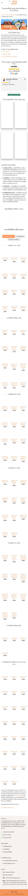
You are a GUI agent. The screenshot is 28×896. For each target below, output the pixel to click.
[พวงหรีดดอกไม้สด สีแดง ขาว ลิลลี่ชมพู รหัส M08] (14, 359)
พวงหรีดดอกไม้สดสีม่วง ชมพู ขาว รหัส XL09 (23, 516)
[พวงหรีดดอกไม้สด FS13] (5, 731)
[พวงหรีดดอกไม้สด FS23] (14, 776)
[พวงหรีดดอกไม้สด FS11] (14, 716)
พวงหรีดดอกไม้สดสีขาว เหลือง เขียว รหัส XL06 (23, 499)
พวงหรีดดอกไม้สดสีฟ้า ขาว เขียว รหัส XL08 (14, 517)
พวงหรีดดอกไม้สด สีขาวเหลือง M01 (5, 331)
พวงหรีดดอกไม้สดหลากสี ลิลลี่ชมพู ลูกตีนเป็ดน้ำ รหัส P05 (14, 576)
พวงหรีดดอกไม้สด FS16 (5, 752)
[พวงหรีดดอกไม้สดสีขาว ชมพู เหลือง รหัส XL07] (5, 510)
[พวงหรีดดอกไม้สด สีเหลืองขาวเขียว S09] (23, 285)
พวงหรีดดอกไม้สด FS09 (23, 707)
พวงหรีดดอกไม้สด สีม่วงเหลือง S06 (23, 275)
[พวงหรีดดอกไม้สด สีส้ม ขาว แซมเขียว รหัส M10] (5, 377)
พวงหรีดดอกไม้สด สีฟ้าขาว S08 (14, 291)
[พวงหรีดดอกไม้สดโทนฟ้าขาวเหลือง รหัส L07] (5, 434)
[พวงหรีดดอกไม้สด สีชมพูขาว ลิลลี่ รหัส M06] (23, 341)
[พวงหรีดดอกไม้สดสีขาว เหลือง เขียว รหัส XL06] (23, 492)
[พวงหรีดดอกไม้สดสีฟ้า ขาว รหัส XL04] (5, 492)
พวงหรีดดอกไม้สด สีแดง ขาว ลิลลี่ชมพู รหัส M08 (14, 366)
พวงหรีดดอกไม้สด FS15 (23, 737)
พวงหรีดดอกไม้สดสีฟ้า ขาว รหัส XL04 (5, 499)
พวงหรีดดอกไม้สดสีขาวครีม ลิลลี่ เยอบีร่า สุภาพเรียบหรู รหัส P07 (5, 597)
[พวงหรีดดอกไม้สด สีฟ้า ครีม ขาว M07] (5, 359)
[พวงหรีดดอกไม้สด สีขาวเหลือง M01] (5, 325)
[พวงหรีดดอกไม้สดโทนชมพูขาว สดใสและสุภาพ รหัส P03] (23, 550)
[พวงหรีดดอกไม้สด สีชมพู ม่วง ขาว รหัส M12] (23, 377)
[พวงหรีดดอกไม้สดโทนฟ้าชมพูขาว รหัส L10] (5, 451)
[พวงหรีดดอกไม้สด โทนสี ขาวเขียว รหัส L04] (5, 417)
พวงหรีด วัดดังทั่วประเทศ (9, 863)
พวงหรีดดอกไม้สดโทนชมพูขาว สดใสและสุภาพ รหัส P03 (23, 557)
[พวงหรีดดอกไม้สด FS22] (5, 776)
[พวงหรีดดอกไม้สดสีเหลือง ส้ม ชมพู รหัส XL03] (23, 475)
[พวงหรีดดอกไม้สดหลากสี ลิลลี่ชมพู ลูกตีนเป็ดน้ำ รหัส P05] (14, 569)
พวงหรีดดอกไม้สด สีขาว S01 (5, 258)
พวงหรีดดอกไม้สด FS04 (5, 692)
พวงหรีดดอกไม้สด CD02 (14, 639)
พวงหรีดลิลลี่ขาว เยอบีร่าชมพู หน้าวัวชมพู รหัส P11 (14, 614)
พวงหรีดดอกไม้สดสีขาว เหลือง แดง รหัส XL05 (14, 499)
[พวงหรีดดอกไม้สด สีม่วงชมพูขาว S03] (23, 252)
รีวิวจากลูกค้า (6, 51)
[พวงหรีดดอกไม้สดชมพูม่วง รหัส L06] (23, 417)
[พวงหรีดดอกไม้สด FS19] (5, 761)
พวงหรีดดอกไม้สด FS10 (5, 722)
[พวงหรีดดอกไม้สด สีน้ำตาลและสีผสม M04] (5, 341)
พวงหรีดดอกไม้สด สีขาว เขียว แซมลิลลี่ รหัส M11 (14, 384)
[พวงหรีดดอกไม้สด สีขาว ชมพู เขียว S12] (23, 301)
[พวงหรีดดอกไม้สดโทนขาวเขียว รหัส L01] (5, 401)
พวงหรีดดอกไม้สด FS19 (5, 767)
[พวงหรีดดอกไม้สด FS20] (14, 761)
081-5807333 (9, 875)
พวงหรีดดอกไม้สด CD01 (5, 639)
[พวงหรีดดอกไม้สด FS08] (14, 701)
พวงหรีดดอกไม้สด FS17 (14, 752)
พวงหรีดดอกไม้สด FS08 (14, 707)
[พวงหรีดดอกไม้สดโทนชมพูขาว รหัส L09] (23, 434)
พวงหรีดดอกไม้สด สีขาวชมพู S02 (14, 259)
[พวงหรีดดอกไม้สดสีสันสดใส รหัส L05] (14, 417)
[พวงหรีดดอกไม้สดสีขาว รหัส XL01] (5, 475)
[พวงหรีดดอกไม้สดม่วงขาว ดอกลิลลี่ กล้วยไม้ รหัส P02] (14, 550)
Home (2, 14)
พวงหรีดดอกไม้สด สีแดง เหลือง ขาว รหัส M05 (14, 348)
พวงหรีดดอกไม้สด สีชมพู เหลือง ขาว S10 (5, 308)
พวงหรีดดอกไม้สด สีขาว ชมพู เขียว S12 (23, 307)
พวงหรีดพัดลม (6, 849)
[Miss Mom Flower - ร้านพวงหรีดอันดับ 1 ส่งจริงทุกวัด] (14, 2)
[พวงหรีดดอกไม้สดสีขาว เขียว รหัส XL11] (14, 527)
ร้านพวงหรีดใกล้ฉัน (10, 14)
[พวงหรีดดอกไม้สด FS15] (23, 731)
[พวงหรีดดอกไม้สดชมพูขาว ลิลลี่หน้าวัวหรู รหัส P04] (5, 569)
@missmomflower (10, 872)
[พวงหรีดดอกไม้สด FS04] (5, 686)
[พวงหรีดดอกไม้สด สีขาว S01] (5, 252)
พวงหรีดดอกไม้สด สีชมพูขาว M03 (23, 331)
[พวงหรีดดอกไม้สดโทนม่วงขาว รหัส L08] (14, 434)
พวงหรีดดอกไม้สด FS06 (23, 692)
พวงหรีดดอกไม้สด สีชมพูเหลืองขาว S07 (5, 291)
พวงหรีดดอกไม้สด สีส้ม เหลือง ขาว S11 (14, 307)
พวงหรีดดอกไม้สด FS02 (14, 677)
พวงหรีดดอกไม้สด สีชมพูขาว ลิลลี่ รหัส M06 (23, 348)
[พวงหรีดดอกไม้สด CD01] (5, 633)
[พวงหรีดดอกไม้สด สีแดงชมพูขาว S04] (5, 269)
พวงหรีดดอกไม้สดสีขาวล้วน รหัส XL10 (5, 534)
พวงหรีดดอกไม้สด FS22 (5, 782)
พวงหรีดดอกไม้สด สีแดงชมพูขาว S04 (5, 275)
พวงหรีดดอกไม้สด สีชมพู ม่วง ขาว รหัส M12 (23, 384)
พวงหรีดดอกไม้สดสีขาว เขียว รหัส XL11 (14, 534)
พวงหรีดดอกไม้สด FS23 (14, 782)
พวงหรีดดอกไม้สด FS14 (14, 737)
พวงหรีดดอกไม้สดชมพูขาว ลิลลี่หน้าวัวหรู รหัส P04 (5, 576)
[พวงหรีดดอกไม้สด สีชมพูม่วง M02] (14, 325)
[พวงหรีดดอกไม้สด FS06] (23, 686)
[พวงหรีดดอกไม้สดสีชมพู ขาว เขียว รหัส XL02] (14, 475)
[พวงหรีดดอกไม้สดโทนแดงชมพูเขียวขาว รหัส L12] (23, 451)
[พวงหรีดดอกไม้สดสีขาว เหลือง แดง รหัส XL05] (14, 492)
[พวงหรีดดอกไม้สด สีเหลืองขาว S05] (14, 269)
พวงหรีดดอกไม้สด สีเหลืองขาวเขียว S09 (23, 291)
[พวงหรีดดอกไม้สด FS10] (5, 716)
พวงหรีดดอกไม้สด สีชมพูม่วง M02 (14, 331)
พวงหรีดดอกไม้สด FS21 (23, 767)
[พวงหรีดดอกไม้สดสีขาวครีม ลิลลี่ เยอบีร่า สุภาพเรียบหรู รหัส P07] (5, 589)
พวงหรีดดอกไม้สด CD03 (23, 639)
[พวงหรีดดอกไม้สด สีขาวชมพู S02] (14, 252)
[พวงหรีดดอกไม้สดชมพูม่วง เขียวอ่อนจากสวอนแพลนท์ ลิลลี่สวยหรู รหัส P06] (23, 569)
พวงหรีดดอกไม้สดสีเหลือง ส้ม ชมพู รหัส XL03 (23, 481)
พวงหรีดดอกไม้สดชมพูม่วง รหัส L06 (23, 424)
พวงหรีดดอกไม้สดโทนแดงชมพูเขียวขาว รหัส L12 (23, 458)
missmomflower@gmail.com (13, 877)
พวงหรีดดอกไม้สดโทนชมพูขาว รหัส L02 (14, 408)
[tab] (8, 236)
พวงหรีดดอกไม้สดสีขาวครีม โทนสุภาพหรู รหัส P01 (5, 557)
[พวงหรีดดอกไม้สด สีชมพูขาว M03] (23, 325)
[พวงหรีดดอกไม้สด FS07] (5, 701)
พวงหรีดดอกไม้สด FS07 (5, 707)
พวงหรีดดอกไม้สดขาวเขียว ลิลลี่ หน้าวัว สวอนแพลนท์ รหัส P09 (23, 597)
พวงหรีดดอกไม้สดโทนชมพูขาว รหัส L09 (23, 440)
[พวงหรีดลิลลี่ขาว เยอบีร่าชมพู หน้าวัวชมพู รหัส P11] (14, 607)
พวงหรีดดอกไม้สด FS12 (23, 722)
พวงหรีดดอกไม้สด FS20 (14, 767)
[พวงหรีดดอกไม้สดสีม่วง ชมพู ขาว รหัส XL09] (23, 510)
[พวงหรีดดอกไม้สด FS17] (14, 746)
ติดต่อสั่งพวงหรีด (7, 54)
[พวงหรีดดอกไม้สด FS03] (23, 671)
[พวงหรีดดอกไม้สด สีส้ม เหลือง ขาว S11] (14, 301)
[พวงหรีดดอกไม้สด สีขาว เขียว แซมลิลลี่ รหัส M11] (14, 377)
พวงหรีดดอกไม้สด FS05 (14, 692)
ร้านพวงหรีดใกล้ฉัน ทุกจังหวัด (10, 860)
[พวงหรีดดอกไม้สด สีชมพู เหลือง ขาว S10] (5, 301)
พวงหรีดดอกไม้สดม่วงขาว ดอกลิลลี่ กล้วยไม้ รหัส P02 (14, 558)
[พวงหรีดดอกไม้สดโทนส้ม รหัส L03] (23, 401)
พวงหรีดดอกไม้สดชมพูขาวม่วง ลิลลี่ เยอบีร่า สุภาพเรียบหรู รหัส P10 (5, 615)
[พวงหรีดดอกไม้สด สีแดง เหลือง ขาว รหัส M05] (14, 341)
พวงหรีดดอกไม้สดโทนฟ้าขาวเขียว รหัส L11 (14, 458)
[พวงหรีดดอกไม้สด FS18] (23, 746)
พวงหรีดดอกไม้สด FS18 (23, 752)
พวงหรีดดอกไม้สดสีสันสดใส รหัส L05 (14, 424)
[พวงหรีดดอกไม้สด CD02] (14, 633)
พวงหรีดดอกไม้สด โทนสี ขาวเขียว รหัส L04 (5, 424)
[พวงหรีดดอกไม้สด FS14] (14, 731)
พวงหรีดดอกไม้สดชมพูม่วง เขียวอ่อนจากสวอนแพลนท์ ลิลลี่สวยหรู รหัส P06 (23, 577)
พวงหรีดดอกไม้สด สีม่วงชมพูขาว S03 (23, 259)
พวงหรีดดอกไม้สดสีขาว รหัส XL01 (5, 481)
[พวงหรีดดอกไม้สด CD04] (5, 648)
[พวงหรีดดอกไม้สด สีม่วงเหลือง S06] (23, 269)
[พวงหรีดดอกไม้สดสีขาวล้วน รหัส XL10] (5, 527)
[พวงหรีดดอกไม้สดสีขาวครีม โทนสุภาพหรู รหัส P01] (5, 550)
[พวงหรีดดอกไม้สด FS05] (14, 686)
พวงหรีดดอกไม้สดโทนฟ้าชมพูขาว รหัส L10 (5, 458)
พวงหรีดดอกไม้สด (7, 846)
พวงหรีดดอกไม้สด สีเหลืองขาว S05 (14, 275)
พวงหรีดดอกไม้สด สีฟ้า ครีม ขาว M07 (5, 365)
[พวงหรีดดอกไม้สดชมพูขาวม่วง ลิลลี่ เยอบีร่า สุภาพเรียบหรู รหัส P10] (5, 607)
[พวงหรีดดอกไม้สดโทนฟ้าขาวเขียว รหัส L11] (14, 451)
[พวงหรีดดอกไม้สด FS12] (23, 716)
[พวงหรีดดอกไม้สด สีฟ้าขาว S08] (14, 285)
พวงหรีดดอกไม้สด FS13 (5, 737)
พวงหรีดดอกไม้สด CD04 (5, 654)
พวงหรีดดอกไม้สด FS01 (5, 677)
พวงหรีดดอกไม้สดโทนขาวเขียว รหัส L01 (5, 408)
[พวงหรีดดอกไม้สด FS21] (23, 761)
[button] (2, 2)
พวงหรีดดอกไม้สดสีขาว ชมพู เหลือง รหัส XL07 (5, 517)
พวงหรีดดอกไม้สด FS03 (23, 677)
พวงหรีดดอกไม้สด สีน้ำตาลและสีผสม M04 (5, 348)
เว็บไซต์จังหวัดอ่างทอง (8, 807)
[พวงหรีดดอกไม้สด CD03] (23, 633)
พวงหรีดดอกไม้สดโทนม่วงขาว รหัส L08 (14, 440)
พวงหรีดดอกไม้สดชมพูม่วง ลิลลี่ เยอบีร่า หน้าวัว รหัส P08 (14, 597)
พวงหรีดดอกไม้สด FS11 (14, 722)
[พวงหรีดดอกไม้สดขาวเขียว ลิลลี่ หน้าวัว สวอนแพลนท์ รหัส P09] (23, 589)
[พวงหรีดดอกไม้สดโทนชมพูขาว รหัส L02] (14, 401)
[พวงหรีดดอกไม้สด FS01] (5, 671)
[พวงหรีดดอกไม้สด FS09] (23, 701)
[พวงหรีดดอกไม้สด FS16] (5, 746)
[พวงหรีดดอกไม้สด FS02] (14, 671)
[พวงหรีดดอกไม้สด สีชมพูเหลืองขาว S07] (5, 285)
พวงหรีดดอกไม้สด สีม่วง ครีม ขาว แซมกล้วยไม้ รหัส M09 (23, 367)
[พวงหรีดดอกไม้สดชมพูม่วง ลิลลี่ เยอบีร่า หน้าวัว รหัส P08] (14, 589)
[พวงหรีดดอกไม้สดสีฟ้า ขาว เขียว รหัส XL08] (14, 510)
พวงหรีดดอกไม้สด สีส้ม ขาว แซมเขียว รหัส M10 (5, 384)
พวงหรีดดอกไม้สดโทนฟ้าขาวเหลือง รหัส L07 (5, 441)
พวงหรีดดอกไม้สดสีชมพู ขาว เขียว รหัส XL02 (14, 482)
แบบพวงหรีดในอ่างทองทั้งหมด (10, 56)
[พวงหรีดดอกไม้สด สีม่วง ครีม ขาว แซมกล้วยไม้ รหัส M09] (23, 359)
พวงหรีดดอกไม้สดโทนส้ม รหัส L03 (23, 408)
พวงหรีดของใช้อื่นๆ (7, 852)
